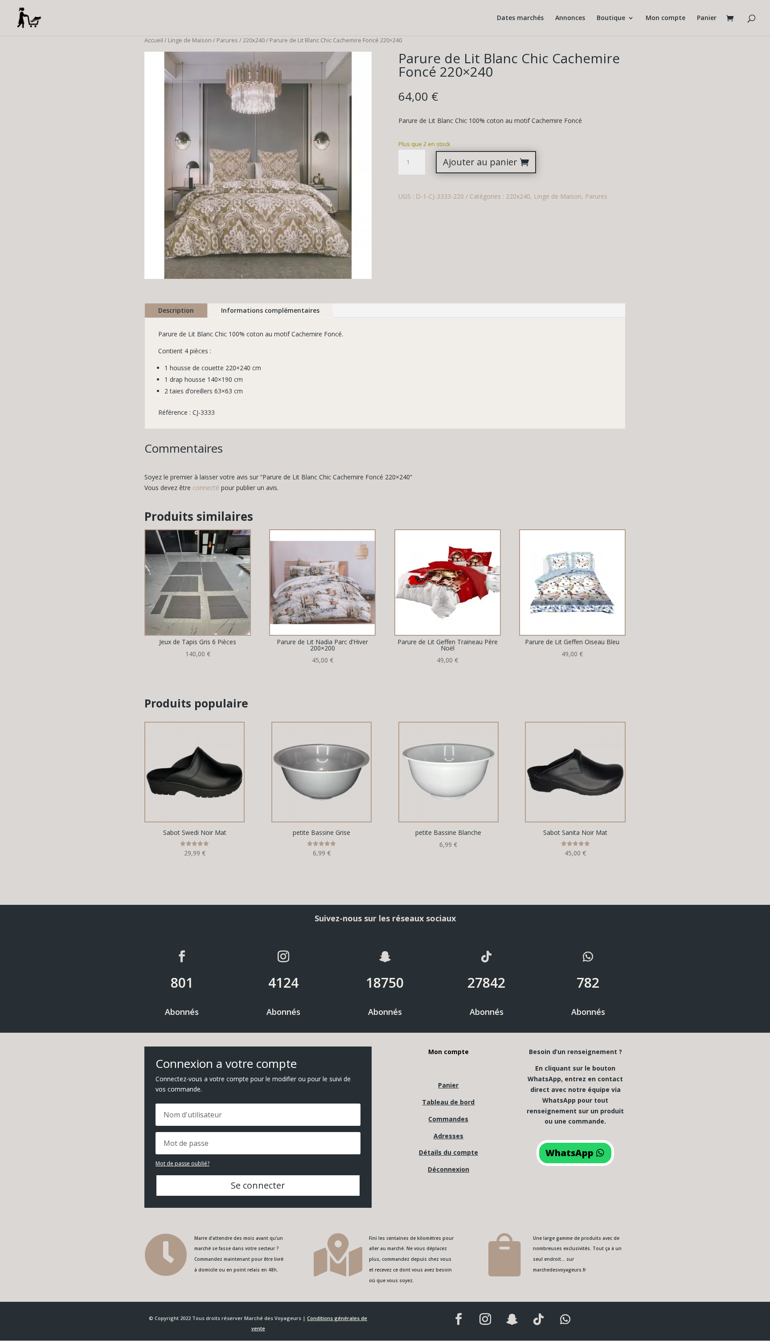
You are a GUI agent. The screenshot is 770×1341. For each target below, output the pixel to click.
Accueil (153, 40)
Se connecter (258, 1185)
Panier (707, 18)
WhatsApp (569, 1153)
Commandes (448, 1119)
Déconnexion (448, 1169)
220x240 (254, 40)
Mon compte (665, 18)
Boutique (611, 18)
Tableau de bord (448, 1102)
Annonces (570, 18)
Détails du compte (448, 1152)
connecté (205, 487)
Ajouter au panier (480, 162)
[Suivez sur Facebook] (181, 956)
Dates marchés (520, 18)
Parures (227, 40)
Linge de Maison (190, 40)
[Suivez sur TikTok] (486, 956)
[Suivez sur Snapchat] (385, 956)
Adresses (448, 1136)
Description (176, 310)
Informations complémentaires (270, 310)
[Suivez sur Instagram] (283, 956)
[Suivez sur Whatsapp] (588, 956)
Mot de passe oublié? (182, 1163)
